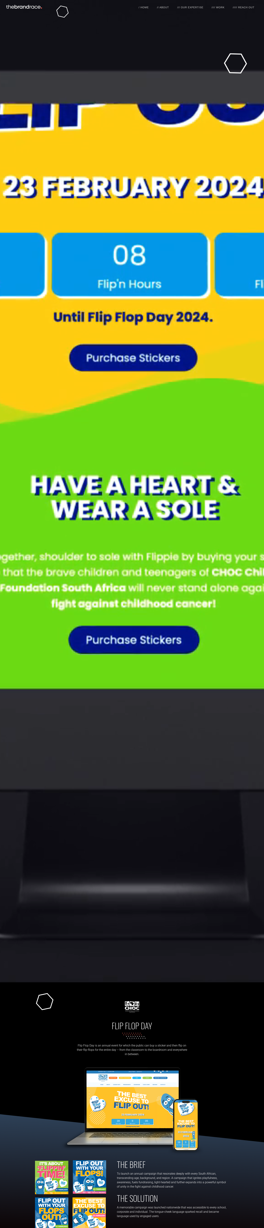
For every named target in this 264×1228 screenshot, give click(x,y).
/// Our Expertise (190, 7)
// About (163, 7)
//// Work (218, 7)
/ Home (144, 7)
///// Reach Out (243, 7)
